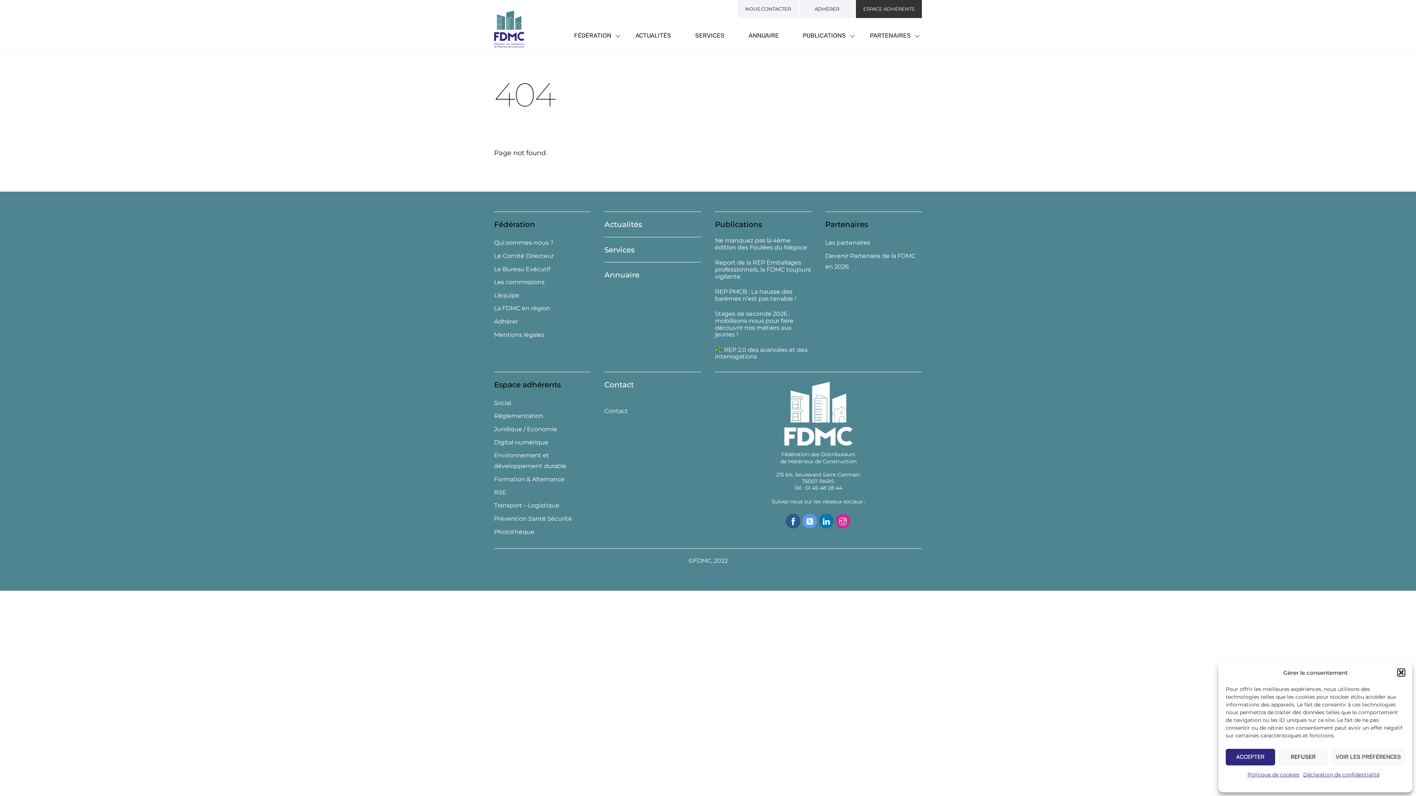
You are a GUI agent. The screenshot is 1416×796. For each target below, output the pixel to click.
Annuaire (764, 35)
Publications (824, 35)
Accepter (1250, 757)
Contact (619, 384)
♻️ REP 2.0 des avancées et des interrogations (761, 353)
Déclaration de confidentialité (1341, 774)
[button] (1401, 672)
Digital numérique (521, 442)
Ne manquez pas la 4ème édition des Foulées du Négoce (761, 244)
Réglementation (518, 415)
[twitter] (809, 520)
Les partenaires (847, 242)
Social (502, 402)
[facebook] (793, 520)
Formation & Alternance (529, 479)
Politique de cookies (1273, 774)
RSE (500, 492)
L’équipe (506, 295)
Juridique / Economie (525, 429)
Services (710, 35)
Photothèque (514, 531)
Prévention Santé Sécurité (533, 518)
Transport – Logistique (526, 505)
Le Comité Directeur (524, 255)
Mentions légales (519, 334)
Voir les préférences (1368, 757)
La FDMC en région (522, 308)
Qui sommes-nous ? (523, 242)
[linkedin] (826, 520)
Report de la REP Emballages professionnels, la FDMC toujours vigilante (763, 269)
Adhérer (827, 9)
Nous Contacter (768, 9)
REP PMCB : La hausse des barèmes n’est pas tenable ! (755, 295)
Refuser (1303, 757)
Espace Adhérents (888, 9)
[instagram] (843, 520)
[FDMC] (509, 43)
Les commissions (519, 282)
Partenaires (890, 35)
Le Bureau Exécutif (522, 269)
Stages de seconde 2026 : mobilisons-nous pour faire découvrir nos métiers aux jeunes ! (754, 324)
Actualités (653, 35)
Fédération (592, 35)
